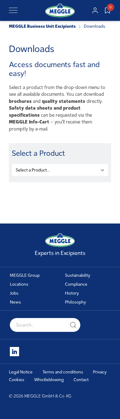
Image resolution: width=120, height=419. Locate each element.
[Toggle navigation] (13, 10)
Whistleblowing (49, 379)
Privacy (100, 372)
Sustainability (77, 275)
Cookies (16, 379)
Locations (19, 284)
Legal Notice (21, 372)
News (15, 302)
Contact (81, 379)
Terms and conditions (62, 372)
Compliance (76, 284)
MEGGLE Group (25, 275)
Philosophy (75, 302)
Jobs (14, 293)
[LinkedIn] (14, 351)
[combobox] (60, 170)
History (72, 293)
